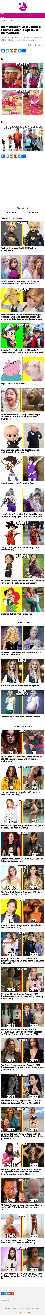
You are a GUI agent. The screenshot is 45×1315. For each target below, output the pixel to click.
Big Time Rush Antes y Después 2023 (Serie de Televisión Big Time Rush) (21, 893)
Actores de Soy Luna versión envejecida (20, 685)
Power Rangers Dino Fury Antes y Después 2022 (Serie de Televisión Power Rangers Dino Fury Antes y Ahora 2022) (21, 1171)
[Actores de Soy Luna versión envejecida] (22, 671)
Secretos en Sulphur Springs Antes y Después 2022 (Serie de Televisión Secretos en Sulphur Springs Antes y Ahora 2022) (21, 1032)
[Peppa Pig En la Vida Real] (22, 369)
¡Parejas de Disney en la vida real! (17, 614)
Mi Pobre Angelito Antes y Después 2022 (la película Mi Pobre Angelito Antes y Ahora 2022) (21, 1207)
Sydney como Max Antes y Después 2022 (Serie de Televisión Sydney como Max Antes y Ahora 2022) (22, 961)
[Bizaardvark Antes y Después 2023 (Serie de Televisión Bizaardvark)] (22, 844)
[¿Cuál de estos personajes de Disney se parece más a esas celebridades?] (22, 267)
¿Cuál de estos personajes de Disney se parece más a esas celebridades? (20, 282)
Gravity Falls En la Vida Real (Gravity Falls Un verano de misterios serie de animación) (22, 351)
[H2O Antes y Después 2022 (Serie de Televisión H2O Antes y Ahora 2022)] (22, 1226)
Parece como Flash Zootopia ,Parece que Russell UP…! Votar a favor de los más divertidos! (20, 416)
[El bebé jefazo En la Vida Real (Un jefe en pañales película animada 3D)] (22, 435)
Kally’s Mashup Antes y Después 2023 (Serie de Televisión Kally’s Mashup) (22, 826)
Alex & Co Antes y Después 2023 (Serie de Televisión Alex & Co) (21, 926)
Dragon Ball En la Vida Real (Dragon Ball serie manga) (20, 548)
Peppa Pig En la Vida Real (13, 383)
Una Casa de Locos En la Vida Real (17, 483)
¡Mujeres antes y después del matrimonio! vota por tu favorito (21, 653)
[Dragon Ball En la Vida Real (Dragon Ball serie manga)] (22, 533)
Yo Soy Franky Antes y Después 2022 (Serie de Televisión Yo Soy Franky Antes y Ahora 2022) (21, 1276)
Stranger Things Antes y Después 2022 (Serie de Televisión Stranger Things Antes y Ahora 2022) (22, 996)
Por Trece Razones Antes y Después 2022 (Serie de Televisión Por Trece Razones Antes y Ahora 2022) (22, 1067)
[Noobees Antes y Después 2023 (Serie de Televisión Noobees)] (22, 778)
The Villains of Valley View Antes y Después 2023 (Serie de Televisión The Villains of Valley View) (21, 759)
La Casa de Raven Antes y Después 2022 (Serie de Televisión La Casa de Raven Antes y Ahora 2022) (22, 1136)
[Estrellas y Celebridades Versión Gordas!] (22, 702)
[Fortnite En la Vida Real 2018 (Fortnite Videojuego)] (22, 233)
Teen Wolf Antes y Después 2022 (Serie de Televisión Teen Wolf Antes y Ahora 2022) (21, 1101)
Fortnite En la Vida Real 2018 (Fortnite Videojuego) (18, 249)
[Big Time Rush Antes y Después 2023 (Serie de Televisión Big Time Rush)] (22, 877)
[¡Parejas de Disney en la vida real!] (22, 599)
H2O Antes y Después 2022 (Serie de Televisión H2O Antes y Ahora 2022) (18, 1241)
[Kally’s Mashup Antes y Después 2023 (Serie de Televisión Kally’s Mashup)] (22, 811)
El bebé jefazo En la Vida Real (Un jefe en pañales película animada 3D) (20, 451)
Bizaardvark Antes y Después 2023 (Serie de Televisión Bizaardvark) (22, 859)
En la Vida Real (16, 218)
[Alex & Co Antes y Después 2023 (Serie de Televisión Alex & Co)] (22, 911)
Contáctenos (5, 1301)
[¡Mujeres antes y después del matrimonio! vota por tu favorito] (22, 638)
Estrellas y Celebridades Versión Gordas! (20, 716)
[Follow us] (43, 15)
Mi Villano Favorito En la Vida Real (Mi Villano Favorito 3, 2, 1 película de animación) (22, 581)
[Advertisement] (22, 182)
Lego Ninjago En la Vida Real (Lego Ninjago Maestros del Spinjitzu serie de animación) (21, 515)
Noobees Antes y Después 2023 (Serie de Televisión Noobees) (20, 793)
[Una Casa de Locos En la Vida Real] (22, 468)
